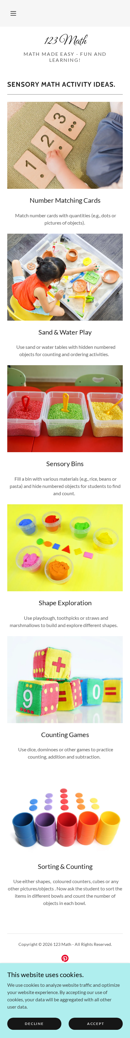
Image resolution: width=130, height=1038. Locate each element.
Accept (95, 1023)
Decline (34, 1023)
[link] (65, 41)
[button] (13, 13)
